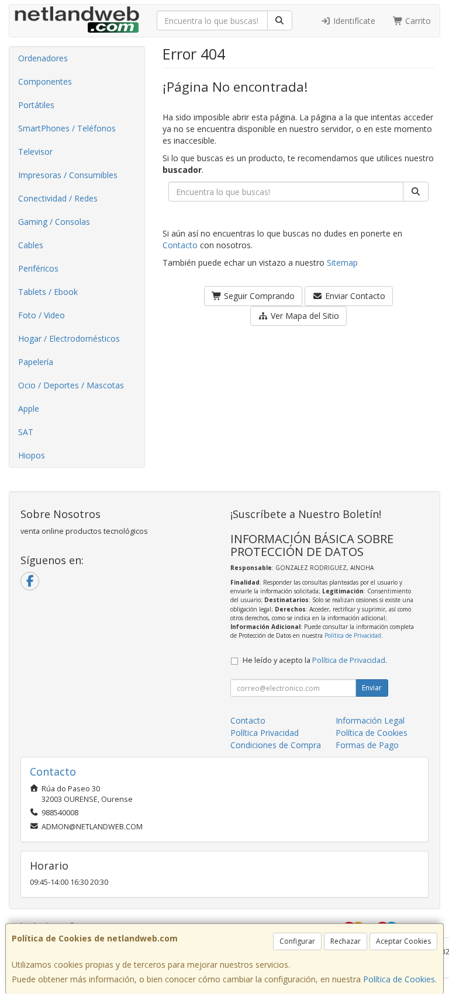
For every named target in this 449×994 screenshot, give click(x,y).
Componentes (45, 81)
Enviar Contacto (354, 295)
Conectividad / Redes (58, 198)
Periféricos (38, 268)
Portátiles (36, 104)
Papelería (35, 361)
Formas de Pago (367, 744)
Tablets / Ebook (48, 291)
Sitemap (342, 262)
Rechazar (345, 941)
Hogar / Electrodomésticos (69, 338)
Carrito (417, 20)
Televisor (35, 151)
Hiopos (31, 455)
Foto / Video (41, 315)
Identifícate (353, 20)
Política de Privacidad (352, 635)
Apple (28, 408)
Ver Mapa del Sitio (303, 315)
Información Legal (370, 720)
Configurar (297, 941)
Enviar (372, 688)
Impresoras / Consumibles (68, 174)
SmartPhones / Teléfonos (67, 128)
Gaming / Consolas (54, 221)
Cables (30, 245)
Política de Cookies (399, 979)
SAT (25, 431)
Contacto (180, 245)
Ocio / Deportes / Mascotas (71, 385)
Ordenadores (43, 58)
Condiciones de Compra (275, 744)
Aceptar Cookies (403, 941)
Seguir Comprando (258, 295)
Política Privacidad (264, 732)
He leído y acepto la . (315, 660)
